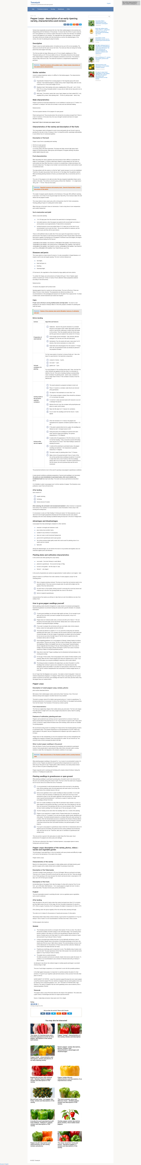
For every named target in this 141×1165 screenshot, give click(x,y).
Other (68, 9)
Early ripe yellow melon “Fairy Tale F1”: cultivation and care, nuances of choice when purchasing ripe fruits (102, 31)
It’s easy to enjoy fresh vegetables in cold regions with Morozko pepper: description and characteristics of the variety (102, 75)
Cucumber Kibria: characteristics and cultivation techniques (101, 22)
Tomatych (35, 2)
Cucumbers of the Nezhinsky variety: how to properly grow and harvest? (102, 39)
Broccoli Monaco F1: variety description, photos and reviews (102, 59)
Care (33, 9)
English (109, 3)
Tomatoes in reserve (42, 9)
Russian (2, 1164)
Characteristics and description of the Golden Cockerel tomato (102, 66)
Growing (53, 9)
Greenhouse (61, 9)
